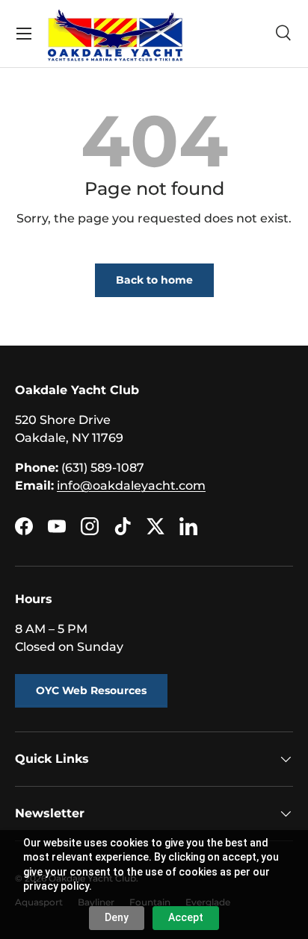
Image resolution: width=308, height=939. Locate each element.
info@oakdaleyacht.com (131, 485)
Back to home (154, 280)
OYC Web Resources (91, 690)
